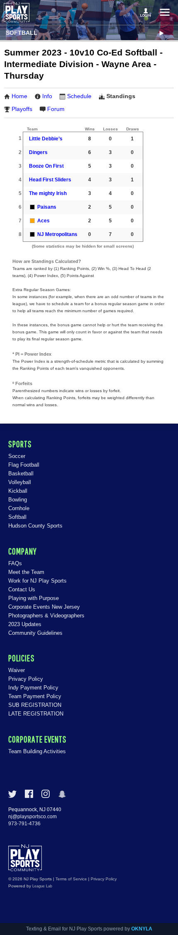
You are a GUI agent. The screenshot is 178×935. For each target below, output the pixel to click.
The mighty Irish (48, 193)
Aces (43, 221)
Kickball (17, 491)
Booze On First (46, 166)
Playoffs (22, 109)
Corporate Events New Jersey (44, 607)
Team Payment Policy (34, 696)
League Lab (42, 886)
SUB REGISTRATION (34, 705)
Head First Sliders (50, 180)
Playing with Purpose (33, 598)
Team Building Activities (37, 751)
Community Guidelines (35, 633)
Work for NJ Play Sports (37, 581)
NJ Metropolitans (57, 234)
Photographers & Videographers (46, 615)
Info (47, 96)
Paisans (46, 207)
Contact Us (21, 589)
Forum (56, 109)
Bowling (17, 499)
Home (19, 96)
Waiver (16, 670)
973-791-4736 (24, 824)
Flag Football (23, 465)
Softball (21, 32)
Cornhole (18, 508)
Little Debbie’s (46, 139)
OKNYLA (141, 929)
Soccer (16, 456)
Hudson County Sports (35, 526)
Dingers (38, 152)
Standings (120, 96)
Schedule (79, 96)
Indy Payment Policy (33, 687)
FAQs (15, 563)
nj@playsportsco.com (32, 816)
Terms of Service (71, 879)
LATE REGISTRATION (35, 714)
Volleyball (19, 482)
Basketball (21, 473)
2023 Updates (24, 624)
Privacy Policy (25, 679)
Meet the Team (26, 572)
